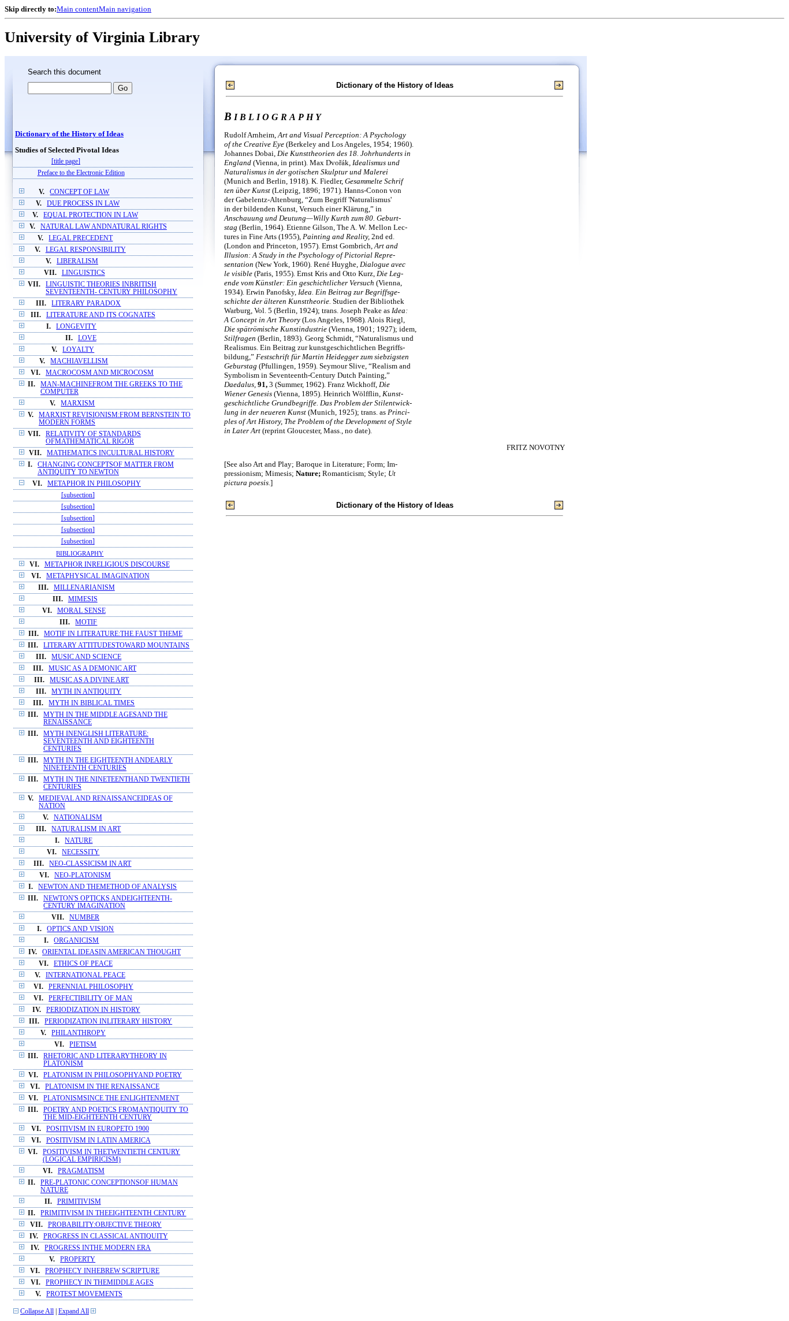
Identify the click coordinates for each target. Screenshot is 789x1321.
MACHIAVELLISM (79, 361)
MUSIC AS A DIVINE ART (89, 680)
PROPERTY (77, 1259)
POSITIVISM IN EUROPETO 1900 (97, 1129)
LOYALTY (78, 349)
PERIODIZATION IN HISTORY (93, 1010)
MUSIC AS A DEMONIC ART (92, 668)
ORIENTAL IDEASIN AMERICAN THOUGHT (111, 952)
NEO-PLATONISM (82, 875)
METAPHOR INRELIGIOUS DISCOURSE (107, 564)
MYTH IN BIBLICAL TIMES (92, 703)
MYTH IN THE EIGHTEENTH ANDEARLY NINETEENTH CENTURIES (108, 764)
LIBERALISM (77, 261)
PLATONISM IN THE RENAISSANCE (102, 1087)
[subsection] (78, 495)
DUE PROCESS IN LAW (83, 203)
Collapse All (37, 1311)
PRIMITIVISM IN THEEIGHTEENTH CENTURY (113, 1213)
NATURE (78, 840)
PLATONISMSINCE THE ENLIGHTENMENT (111, 1098)
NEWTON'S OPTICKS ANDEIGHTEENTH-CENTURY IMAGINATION (107, 902)
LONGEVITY (76, 326)
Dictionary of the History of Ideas (69, 134)
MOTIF (86, 622)
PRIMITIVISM (79, 1201)
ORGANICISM (76, 940)
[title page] (65, 161)
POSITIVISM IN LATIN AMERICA (98, 1140)
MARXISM (78, 403)
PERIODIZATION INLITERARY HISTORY (108, 1021)
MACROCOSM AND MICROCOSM (100, 373)
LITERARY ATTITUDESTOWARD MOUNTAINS (116, 645)
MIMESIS (83, 599)
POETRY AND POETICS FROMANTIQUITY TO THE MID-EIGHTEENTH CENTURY (115, 1113)
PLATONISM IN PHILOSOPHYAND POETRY (112, 1075)
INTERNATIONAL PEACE (85, 975)
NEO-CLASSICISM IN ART (90, 864)
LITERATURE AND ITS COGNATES (100, 315)
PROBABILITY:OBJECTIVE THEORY (105, 1225)
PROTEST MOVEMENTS (84, 1294)
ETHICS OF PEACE (83, 964)
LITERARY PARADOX (86, 303)
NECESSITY (80, 852)
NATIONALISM (78, 817)
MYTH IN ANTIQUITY (86, 691)
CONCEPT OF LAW (79, 192)
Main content (78, 9)
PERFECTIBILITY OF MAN (90, 998)
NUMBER (84, 917)
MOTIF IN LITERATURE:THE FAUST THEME (113, 634)
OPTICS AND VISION (80, 929)
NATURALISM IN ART (86, 829)
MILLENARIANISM (84, 587)
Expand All (73, 1311)
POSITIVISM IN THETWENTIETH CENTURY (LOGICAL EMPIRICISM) (111, 1155)
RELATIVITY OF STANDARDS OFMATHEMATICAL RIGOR (93, 437)
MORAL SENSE (81, 611)
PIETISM (82, 1044)
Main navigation (125, 9)
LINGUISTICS (83, 273)
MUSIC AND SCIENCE (86, 657)
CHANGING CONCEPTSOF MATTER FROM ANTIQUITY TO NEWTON (106, 468)
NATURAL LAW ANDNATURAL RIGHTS (103, 226)
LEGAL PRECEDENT (81, 238)
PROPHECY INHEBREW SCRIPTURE (102, 1271)
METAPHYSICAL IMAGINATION (98, 576)
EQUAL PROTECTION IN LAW (90, 215)
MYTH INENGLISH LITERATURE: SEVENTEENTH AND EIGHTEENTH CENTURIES (98, 741)
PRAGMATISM (81, 1171)
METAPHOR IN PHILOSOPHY (94, 484)
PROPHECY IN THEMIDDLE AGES (100, 1282)
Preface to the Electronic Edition (81, 173)
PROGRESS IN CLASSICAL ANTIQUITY (105, 1236)
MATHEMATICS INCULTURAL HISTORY (110, 453)
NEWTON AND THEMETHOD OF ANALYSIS (107, 887)
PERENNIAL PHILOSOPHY (91, 987)
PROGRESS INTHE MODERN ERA (97, 1248)
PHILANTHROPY (78, 1033)
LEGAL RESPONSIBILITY (86, 250)
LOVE (87, 338)
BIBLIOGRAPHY (79, 553)
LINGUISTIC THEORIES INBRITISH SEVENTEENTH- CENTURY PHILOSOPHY (111, 288)
